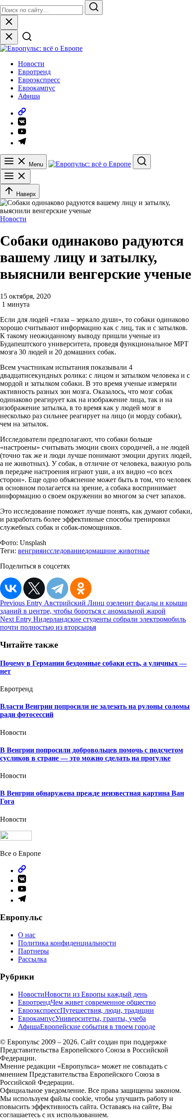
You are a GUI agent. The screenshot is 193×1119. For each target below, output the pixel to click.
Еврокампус (36, 88)
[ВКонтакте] (11, 588)
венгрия (30, 551)
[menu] (15, 176)
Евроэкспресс (39, 80)
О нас (26, 935)
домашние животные (117, 551)
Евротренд (34, 72)
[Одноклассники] (81, 588)
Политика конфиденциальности (67, 943)
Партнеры (33, 951)
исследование (64, 551)
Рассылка (32, 959)
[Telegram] (57, 588)
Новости (31, 63)
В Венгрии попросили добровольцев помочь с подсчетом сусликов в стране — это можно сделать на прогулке (91, 754)
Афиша (29, 96)
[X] (34, 588)
